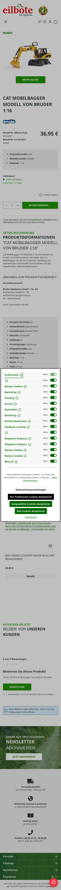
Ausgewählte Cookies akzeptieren (30, 504)
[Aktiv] (53, 374)
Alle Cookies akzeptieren (31, 511)
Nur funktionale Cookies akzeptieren (31, 496)
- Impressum (30, 517)
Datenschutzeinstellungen (31, 489)
